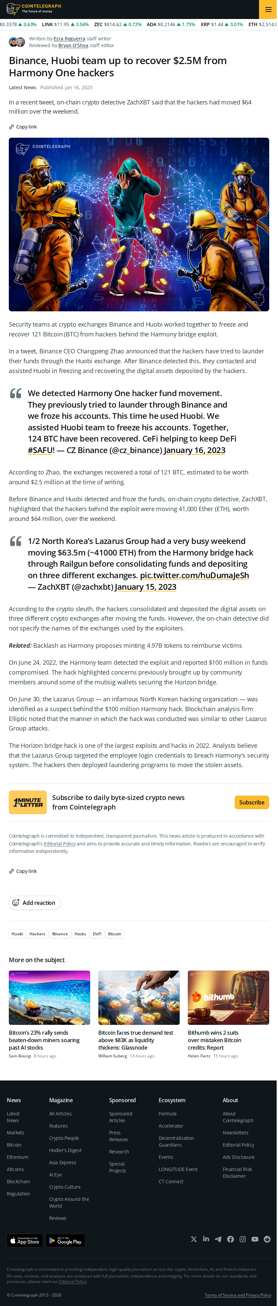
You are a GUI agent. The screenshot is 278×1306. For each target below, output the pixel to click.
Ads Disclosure (239, 1157)
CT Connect (171, 1181)
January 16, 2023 (194, 449)
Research (119, 1151)
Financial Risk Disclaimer (237, 1172)
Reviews (58, 1218)
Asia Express (62, 1162)
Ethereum (17, 1157)
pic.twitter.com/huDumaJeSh (194, 575)
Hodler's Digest (65, 1150)
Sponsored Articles (121, 1117)
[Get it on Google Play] (65, 1240)
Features (58, 1126)
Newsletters (236, 1132)
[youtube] (255, 1240)
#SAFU (40, 449)
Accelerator (171, 1126)
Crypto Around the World (69, 1202)
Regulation (18, 1193)
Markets (15, 1132)
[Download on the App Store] (25, 1240)
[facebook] (230, 1240)
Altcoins (15, 1169)
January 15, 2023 (145, 586)
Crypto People (64, 1138)
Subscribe (251, 802)
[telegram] (218, 1240)
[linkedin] (206, 1240)
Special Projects (117, 1167)
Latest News (22, 87)
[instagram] (243, 1240)
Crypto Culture (65, 1187)
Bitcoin (14, 1145)
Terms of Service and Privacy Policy (238, 1295)
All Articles (60, 1113)
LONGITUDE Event (178, 1169)
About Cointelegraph (238, 1117)
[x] (194, 1240)
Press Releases (118, 1136)
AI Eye (55, 1174)
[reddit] (267, 1240)
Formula (168, 1113)
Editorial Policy (59, 843)
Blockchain (18, 1181)
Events (166, 1157)
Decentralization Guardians (176, 1141)
